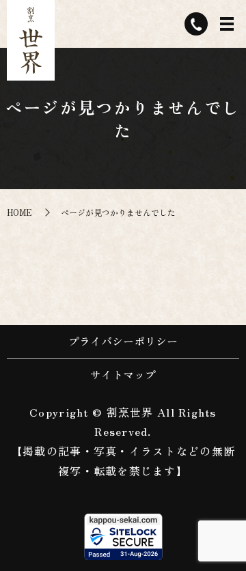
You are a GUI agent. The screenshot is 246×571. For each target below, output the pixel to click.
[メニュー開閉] (227, 24)
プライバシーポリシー (123, 341)
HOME (19, 212)
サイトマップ (123, 374)
